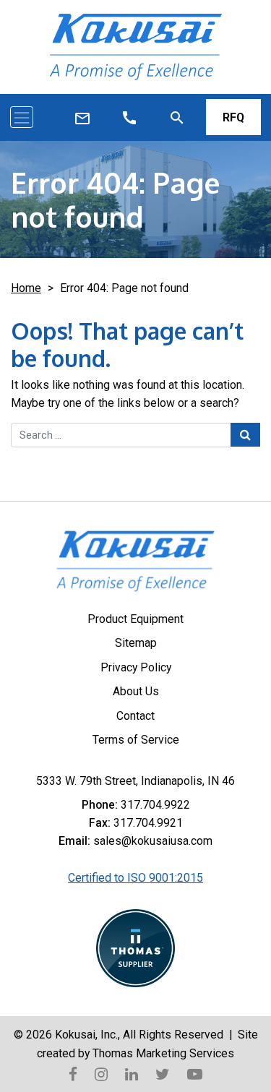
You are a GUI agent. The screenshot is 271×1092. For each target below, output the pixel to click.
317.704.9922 (155, 805)
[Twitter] (162, 1073)
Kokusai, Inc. (86, 1034)
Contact (135, 716)
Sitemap (136, 643)
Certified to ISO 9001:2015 (135, 878)
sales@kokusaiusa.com (152, 841)
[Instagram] (101, 1073)
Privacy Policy (135, 667)
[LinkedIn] (131, 1073)
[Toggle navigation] (21, 117)
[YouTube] (194, 1073)
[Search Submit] (245, 435)
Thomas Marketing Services (163, 1053)
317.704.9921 (148, 823)
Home (26, 288)
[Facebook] (73, 1073)
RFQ (233, 117)
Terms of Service (136, 740)
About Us (136, 691)
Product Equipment (135, 619)
